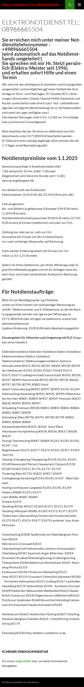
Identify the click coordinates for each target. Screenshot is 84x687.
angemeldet (23, 661)
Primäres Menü (79, 4)
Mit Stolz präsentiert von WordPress (20, 682)
